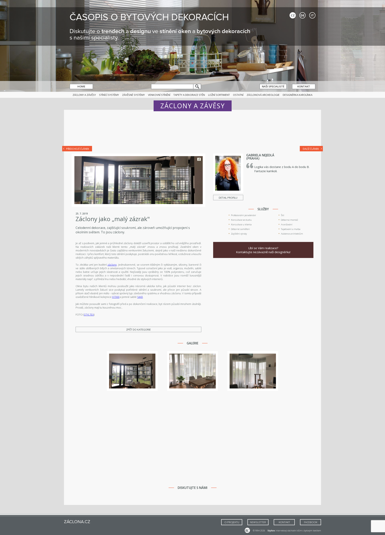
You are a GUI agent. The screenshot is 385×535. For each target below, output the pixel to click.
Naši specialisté (273, 86)
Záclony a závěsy (84, 95)
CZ (293, 15)
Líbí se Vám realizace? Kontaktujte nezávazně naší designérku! (263, 250)
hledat (197, 86)
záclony (112, 264)
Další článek (311, 149)
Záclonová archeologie (263, 95)
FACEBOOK (310, 522)
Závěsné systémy (133, 95)
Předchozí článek (77, 149)
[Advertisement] (192, 131)
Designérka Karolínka (297, 95)
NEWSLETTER (258, 522)
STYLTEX (89, 314)
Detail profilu (228, 197)
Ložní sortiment (219, 95)
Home (81, 86)
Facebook (199, 159)
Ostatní (238, 95)
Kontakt (303, 86)
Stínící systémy (109, 95)
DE (302, 15)
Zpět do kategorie (138, 329)
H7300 (115, 297)
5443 (140, 297)
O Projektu (231, 522)
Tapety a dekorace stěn (189, 95)
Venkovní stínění (159, 95)
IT (312, 15)
